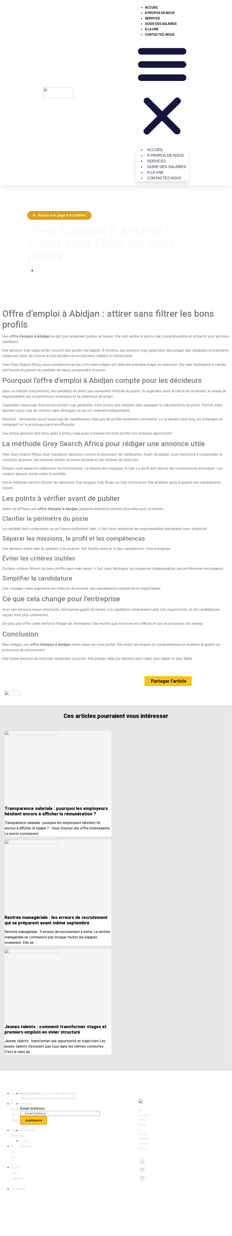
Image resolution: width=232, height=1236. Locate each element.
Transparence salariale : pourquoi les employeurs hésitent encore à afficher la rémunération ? (56, 811)
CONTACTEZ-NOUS (159, 34)
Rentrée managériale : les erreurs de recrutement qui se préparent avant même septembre (56, 920)
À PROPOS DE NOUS (160, 13)
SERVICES (152, 18)
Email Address (32, 1108)
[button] (162, 89)
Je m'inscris (33, 1120)
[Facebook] (142, 1170)
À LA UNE (151, 29)
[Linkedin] (142, 1178)
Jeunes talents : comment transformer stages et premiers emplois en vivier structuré (56, 1029)
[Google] (142, 1162)
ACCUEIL (151, 7)
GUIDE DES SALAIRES (161, 24)
